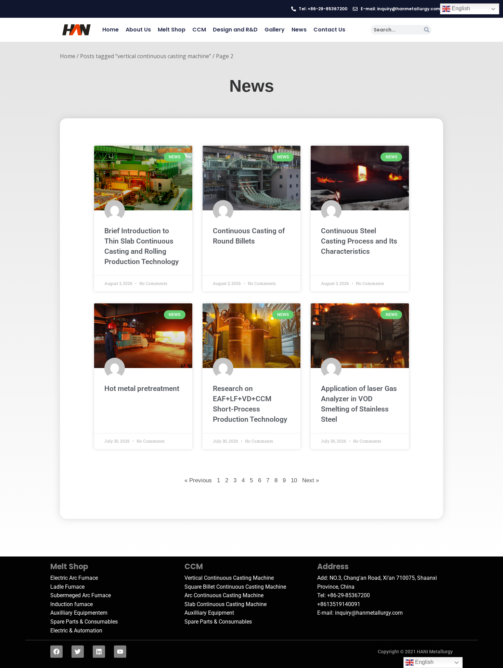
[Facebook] (56, 651)
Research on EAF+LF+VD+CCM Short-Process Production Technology (250, 403)
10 (294, 480)
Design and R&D (235, 30)
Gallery (275, 30)
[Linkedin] (99, 651)
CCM (199, 30)
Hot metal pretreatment (141, 388)
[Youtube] (120, 651)
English (460, 8)
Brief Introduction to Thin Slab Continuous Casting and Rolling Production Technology (141, 246)
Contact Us (329, 30)
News (299, 30)
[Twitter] (78, 651)
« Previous (198, 480)
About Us (138, 30)
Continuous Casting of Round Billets (249, 236)
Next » (310, 480)
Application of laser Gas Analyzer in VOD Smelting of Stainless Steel (359, 403)
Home (110, 30)
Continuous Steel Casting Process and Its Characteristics (359, 241)
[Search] (426, 30)
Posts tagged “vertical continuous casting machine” (145, 56)
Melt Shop (171, 30)
